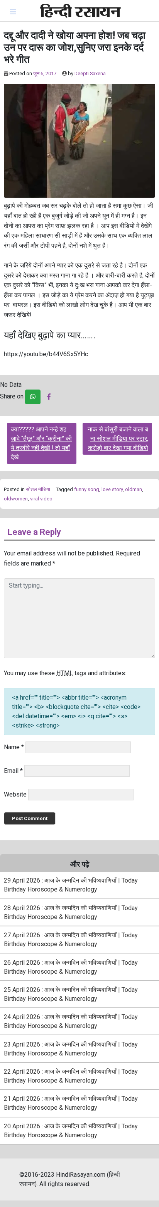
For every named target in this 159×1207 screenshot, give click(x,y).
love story (112, 489)
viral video (41, 499)
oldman (133, 489)
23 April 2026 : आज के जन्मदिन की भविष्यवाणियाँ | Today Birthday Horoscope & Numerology (71, 1049)
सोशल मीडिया (38, 489)
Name (14, 747)
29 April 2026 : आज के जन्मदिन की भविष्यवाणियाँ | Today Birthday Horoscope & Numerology (71, 885)
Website (15, 794)
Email (13, 770)
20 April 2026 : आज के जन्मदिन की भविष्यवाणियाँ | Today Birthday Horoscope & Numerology (71, 1131)
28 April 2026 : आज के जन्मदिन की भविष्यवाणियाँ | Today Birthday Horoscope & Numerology (71, 912)
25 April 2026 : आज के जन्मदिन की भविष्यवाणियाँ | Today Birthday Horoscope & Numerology (71, 994)
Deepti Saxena (90, 73)
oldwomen (16, 499)
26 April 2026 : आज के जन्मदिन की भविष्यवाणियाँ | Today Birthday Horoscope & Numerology (71, 967)
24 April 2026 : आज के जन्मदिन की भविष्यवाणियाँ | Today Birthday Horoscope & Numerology (71, 1021)
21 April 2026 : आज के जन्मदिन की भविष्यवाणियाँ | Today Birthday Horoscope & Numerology (71, 1103)
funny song (86, 489)
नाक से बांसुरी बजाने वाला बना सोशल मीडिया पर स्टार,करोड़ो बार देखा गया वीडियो (118, 439)
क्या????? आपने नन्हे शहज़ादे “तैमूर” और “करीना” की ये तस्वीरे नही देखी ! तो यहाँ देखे (41, 443)
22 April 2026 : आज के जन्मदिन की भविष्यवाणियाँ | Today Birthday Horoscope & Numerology (71, 1076)
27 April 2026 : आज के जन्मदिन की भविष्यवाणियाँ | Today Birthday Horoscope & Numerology (71, 939)
